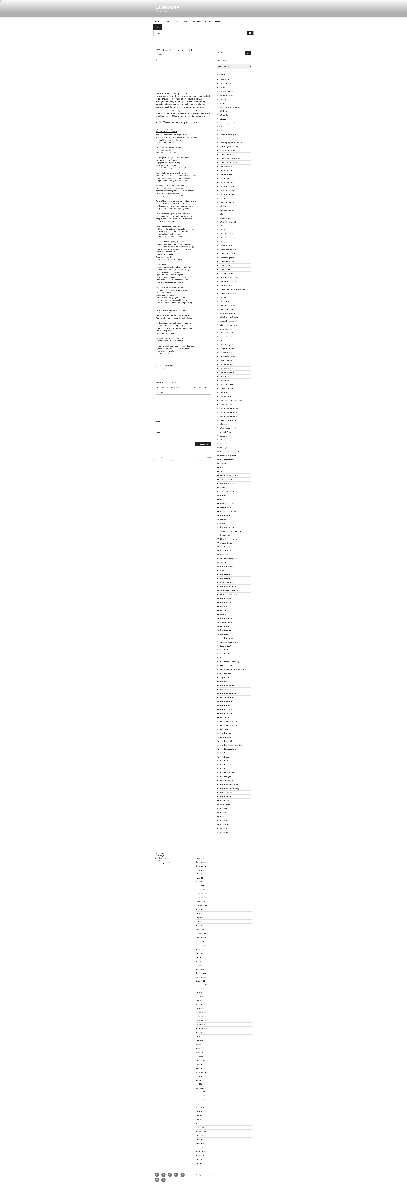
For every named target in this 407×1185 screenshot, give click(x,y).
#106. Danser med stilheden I (227, 416)
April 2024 (199, 925)
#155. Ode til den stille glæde (226, 222)
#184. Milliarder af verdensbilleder (228, 107)
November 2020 (201, 1068)
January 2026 (200, 858)
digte (161, 368)
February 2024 (201, 933)
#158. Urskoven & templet (225, 210)
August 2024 (200, 910)
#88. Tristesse (221, 487)
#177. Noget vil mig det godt (226, 135)
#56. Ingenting (222, 614)
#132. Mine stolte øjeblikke (226, 313)
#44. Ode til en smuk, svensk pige (228, 662)
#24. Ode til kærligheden (225, 741)
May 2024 (199, 921)
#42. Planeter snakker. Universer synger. (230, 670)
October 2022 (200, 981)
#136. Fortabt (221, 297)
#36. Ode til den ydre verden (226, 693)
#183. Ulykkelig (222, 111)
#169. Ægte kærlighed (224, 166)
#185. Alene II (221, 103)
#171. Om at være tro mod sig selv (228, 158)
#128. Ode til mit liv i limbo (226, 329)
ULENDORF (167, 7)
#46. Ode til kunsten (223, 654)
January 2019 (200, 1135)
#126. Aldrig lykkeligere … (225, 337)
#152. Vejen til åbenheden (225, 234)
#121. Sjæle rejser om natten (226, 357)
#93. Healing (221, 467)
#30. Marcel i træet (223, 717)
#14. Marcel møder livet (225, 781)
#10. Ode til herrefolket (224, 796)
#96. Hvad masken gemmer (226, 456)
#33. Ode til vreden (223, 705)
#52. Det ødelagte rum (224, 630)
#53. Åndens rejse (223, 626)
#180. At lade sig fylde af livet (227, 123)
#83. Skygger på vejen (224, 507)
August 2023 (200, 949)
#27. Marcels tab (222, 729)
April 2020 (199, 1084)
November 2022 (201, 977)
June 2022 (199, 997)
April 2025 (199, 882)
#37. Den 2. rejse (223, 689)
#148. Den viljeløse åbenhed (226, 250)
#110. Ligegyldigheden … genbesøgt (229, 400)
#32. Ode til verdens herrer (226, 709)
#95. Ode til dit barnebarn (225, 460)
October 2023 (200, 941)
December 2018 (201, 1139)
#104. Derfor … (222, 424)
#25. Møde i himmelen (224, 737)
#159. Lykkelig (221, 206)
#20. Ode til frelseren (224, 757)
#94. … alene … (222, 464)
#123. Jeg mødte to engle (225, 349)
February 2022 (201, 1013)
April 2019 (199, 1123)
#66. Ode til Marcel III (224, 575)
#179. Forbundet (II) (224, 127)
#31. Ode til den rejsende (225, 713)
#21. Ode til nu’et (222, 753)
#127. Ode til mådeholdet (225, 333)
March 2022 (200, 1009)
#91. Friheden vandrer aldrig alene (228, 475)
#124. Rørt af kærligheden (225, 345)
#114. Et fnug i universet (225, 384)
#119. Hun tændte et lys (225, 364)
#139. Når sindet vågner (225, 285)
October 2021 (200, 1024)
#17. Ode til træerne (223, 769)
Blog (176, 21)
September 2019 (201, 1104)
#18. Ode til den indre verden (227, 765)
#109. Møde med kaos (224, 404)
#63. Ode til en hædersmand (226, 586)
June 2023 (199, 957)
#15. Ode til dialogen (224, 777)
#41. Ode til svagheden (225, 674)
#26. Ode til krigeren (224, 733)
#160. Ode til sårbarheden (226, 202)
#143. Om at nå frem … (225, 269)
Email (158, 432)
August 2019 (200, 1108)
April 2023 (199, 965)
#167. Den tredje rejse (224, 174)
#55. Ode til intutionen (224, 618)
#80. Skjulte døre (222, 519)
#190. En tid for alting (224, 83)
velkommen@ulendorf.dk (163, 863)
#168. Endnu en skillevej (225, 170)
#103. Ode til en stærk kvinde (227, 428)
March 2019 (200, 1127)
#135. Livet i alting (223, 301)
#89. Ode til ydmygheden (225, 483)
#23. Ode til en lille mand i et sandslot (229, 745)
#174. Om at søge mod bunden (227, 147)
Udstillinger (197, 21)
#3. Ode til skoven (223, 824)
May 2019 (199, 1120)
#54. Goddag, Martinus (224, 622)
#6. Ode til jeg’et (222, 812)
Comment (160, 392)
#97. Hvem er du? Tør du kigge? (228, 452)
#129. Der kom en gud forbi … (227, 325)
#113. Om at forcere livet (225, 388)
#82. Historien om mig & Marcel (227, 511)
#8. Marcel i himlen (223, 804)
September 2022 (201, 985)
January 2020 (200, 1092)
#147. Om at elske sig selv (226, 254)
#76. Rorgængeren (223, 535)
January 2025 (200, 890)
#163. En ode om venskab (226, 190)
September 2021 (201, 1028)
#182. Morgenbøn (223, 115)
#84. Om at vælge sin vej (225, 503)
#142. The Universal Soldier (226, 273)
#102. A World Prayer (224, 432)
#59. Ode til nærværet (224, 602)
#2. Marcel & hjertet (223, 828)
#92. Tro (220, 472)
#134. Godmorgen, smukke (226, 305)
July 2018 (199, 1159)
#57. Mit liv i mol (222, 610)
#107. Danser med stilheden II (227, 412)
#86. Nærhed (221, 495)
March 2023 (200, 969)
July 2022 (199, 993)
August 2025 (200, 870)
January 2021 (200, 1060)
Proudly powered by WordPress (206, 1175)
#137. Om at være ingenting (226, 293)
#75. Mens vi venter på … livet (227, 539)
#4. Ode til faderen (223, 820)
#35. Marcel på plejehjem (225, 697)
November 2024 (201, 898)
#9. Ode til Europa (223, 800)
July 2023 (199, 953)
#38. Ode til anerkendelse (225, 685)
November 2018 (201, 1143)
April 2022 (199, 1005)
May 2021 (199, 1044)
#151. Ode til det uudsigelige (226, 238)
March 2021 (200, 1052)
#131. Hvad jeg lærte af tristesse (228, 317)
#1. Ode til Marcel (223, 832)
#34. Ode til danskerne (224, 701)
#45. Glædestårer (223, 658)
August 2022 (200, 989)
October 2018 (200, 1147)
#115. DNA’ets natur (223, 380)
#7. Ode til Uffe (222, 808)
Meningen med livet (172, 368)
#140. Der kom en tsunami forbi (227, 281)
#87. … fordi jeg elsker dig (226, 491)
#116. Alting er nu (223, 376)
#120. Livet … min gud (224, 361)
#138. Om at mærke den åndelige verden (231, 289)
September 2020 (201, 1072)
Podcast (208, 21)
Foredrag (185, 21)
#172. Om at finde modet (225, 154)
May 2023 (199, 961)
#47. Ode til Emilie (223, 650)
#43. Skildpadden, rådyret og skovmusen (230, 666)
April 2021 (199, 1048)
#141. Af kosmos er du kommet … (228, 277)
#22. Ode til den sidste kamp (226, 749)
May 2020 (199, 1080)
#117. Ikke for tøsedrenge (225, 372)
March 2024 (200, 929)
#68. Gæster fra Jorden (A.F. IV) (227, 567)
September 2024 (201, 906)
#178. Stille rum (222, 131)
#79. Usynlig (221, 523)
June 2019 (199, 1116)
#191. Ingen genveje (224, 79)
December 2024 (201, 894)
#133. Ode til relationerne (225, 309)
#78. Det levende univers (225, 527)
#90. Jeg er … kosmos (224, 479)
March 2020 (200, 1088)
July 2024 (199, 913)
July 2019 (199, 1112)
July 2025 (199, 874)
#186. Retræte (222, 99)
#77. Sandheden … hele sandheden (229, 531)
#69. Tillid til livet (222, 563)
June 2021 (199, 1040)
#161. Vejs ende (222, 198)
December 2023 (201, 937)
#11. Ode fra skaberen (224, 792)
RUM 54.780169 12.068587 (166, 132)
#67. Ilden (220, 571)
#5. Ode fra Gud (222, 816)
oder (184, 368)
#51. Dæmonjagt (222, 634)
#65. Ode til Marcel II (224, 578)
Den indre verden (166, 365)
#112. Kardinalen (222, 392)
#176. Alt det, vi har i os (225, 139)
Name (158, 421)
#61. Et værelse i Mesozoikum (227, 594)
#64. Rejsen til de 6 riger (225, 582)
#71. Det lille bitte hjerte (225, 555)
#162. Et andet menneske (225, 194)
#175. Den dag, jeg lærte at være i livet (230, 143)
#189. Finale (221, 87)
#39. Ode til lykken (223, 681)
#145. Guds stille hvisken (225, 261)
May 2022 (199, 1001)
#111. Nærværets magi (224, 396)
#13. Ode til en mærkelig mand (227, 784)
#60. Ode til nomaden (224, 598)
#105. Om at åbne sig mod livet (227, 420)
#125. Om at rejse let (224, 341)
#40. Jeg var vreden (223, 678)
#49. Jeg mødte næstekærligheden (228, 642)
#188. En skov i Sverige (225, 91)
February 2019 (201, 1131)
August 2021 (200, 1032)
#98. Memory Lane (223, 448)
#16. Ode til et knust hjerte (226, 773)
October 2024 (200, 902)
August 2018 (200, 1155)
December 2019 (201, 1096)
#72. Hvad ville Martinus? (225, 551)
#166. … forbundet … (224, 178)
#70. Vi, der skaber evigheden (227, 559)
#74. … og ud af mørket (225, 543)
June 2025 (199, 878)
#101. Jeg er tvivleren (224, 436)
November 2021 (201, 1020)
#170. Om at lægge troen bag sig (228, 162)
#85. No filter (221, 499)
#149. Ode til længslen (224, 246)
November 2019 (201, 1100)
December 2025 (201, 862)
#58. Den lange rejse (224, 606)
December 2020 (201, 1064)
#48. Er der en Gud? (224, 646)
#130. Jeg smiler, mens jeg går (227, 321)
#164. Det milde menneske (226, 186)
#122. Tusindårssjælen (224, 353)
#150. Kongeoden (223, 242)
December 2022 (201, 973)
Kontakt (218, 21)
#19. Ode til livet (222, 761)
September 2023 (201, 945)
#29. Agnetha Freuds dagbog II (227, 721)
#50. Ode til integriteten (225, 638)
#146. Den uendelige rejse (226, 258)
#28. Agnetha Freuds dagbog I (227, 725)
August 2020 (200, 1076)
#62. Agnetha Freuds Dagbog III (228, 590)
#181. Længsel (222, 119)
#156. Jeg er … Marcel (224, 218)
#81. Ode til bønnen (223, 515)
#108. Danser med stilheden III (227, 408)
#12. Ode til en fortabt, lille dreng (228, 788)
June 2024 (199, 917)
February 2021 (201, 1056)
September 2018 (201, 1151)
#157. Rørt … (221, 214)
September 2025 (201, 866)
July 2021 (199, 1036)
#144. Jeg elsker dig (224, 265)
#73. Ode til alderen (223, 547)
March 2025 (200, 886)
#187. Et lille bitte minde (225, 95)
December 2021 (201, 1017)
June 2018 (199, 1163)
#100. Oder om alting (224, 440)
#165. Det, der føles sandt (225, 182)
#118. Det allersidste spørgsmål (227, 368)
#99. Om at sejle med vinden (226, 444)
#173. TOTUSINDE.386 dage (226, 151)
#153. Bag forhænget (224, 230)
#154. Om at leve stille (224, 226)
